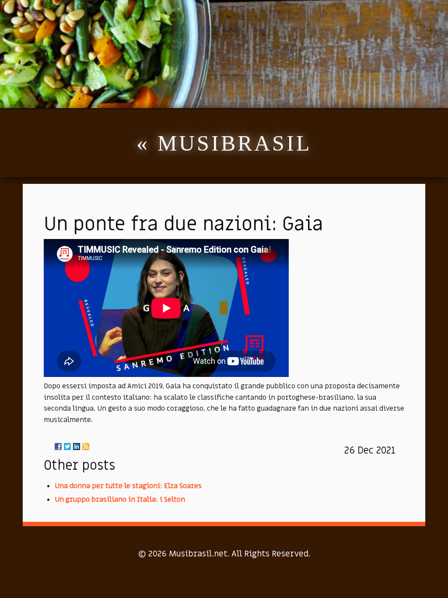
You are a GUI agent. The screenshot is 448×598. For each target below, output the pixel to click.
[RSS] (85, 446)
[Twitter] (67, 446)
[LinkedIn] (76, 446)
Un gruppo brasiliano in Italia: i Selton (120, 499)
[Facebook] (58, 446)
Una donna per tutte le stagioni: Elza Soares (128, 486)
